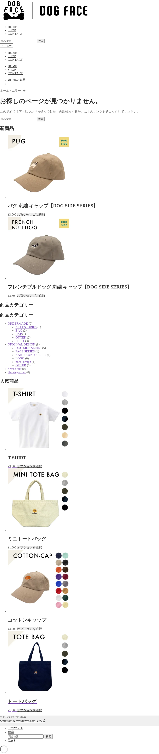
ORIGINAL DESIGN (21, 344)
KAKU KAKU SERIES (31, 355)
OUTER (21, 337)
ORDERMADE (18, 323)
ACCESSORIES (26, 327)
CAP (19, 334)
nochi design (23, 361)
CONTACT (15, 33)
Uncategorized (17, 372)
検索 (40, 40)
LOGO (20, 358)
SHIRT (20, 341)
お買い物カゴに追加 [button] (31, 214)
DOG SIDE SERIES (28, 348)
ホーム (4, 90)
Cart (11, 740)
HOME (12, 26)
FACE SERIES (25, 351)
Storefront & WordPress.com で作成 (22, 720)
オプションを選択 (29, 466)
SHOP (12, 30)
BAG (19, 330)
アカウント (15, 728)
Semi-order (14, 368)
